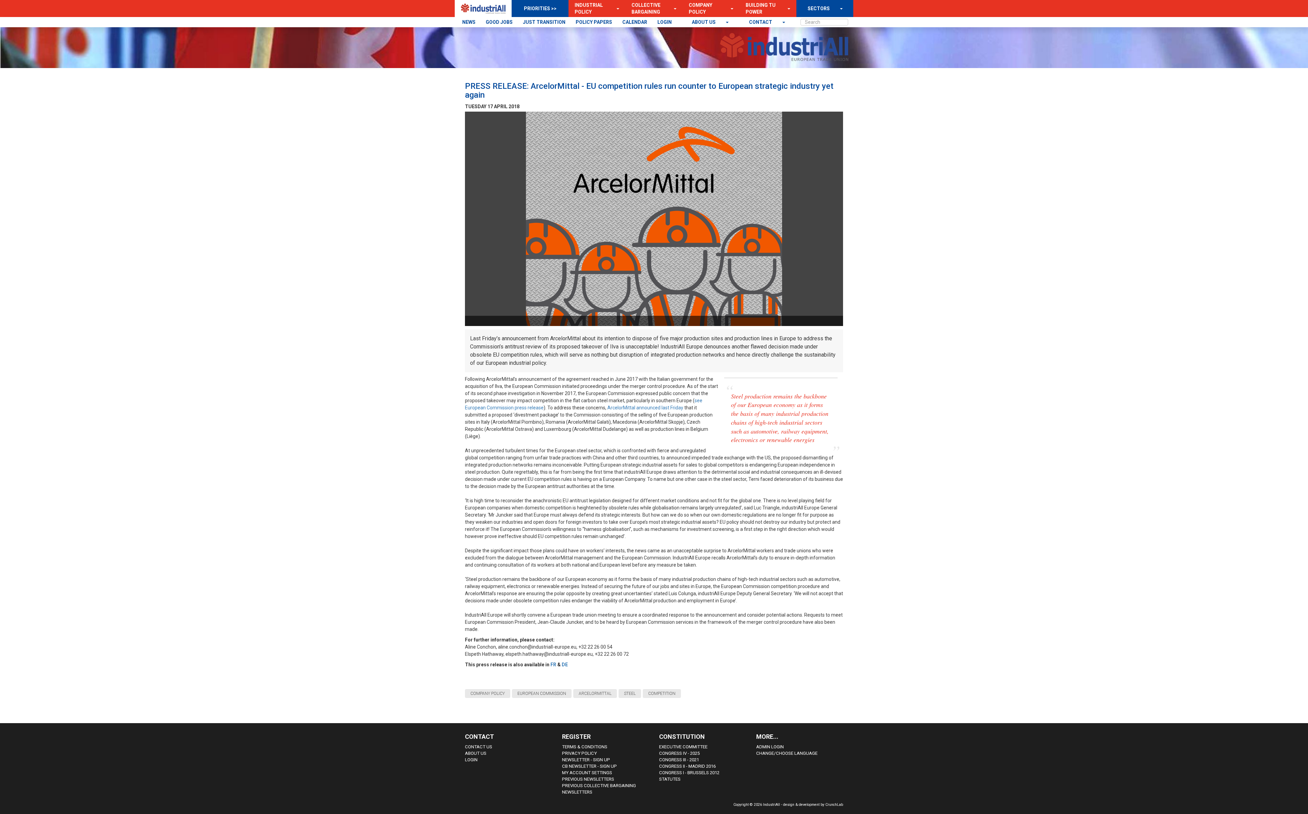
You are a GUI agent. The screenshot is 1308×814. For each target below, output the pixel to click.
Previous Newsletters (588, 779)
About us (704, 22)
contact (761, 22)
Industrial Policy (589, 8)
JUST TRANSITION (544, 22)
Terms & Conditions (584, 746)
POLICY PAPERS (594, 22)
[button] (615, 8)
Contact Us (478, 746)
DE (565, 664)
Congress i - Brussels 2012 (689, 772)
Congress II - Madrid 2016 (687, 766)
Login (471, 759)
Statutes (670, 779)
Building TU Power (761, 8)
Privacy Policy (579, 753)
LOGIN (664, 22)
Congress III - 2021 (679, 759)
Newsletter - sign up (586, 759)
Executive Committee (683, 746)
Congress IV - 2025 (679, 753)
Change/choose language (787, 753)
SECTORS (819, 8)
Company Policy (700, 8)
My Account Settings (587, 772)
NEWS (469, 22)
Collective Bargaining (646, 8)
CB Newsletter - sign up (589, 766)
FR (553, 664)
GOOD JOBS (499, 22)
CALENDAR (634, 22)
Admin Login (770, 746)
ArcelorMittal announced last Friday (645, 407)
